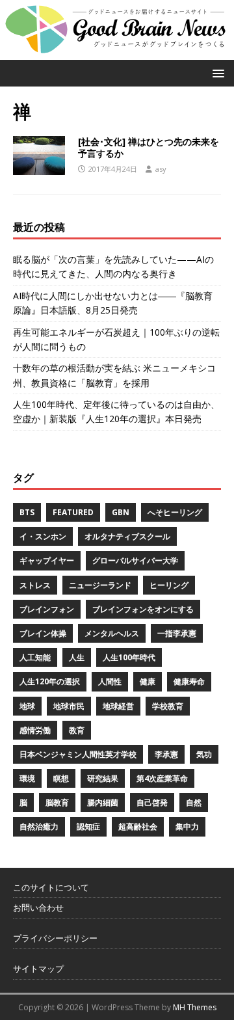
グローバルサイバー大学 (135, 560)
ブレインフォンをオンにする (143, 609)
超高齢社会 (137, 826)
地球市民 (68, 706)
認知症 (88, 826)
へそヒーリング (175, 512)
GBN (120, 512)
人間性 (110, 681)
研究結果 (102, 778)
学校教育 (167, 706)
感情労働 (35, 730)
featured (73, 512)
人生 (76, 657)
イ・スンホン (43, 536)
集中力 (187, 826)
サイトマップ (38, 968)
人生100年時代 (129, 657)
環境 (27, 778)
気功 (204, 754)
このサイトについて (51, 887)
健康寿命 (189, 681)
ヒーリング (169, 585)
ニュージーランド (100, 585)
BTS (27, 512)
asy (160, 169)
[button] (216, 72)
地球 (27, 706)
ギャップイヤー (47, 560)
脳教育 (57, 802)
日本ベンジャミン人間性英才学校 (78, 754)
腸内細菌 (102, 802)
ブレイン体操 (43, 633)
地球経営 (118, 706)
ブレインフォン (47, 609)
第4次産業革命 (162, 778)
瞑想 (61, 778)
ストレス (35, 585)
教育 (76, 730)
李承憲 (166, 754)
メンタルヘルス (111, 633)
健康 (147, 681)
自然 (194, 802)
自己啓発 (152, 802)
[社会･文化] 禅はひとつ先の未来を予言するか (148, 147)
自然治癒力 (39, 826)
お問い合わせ (38, 907)
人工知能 (35, 657)
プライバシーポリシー (55, 938)
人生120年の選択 (50, 681)
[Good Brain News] (117, 52)
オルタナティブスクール (127, 536)
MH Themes (194, 1007)
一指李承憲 (176, 633)
